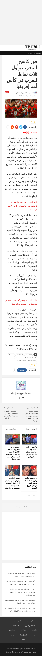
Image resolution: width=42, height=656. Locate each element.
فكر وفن (17, 621)
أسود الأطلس (19, 354)
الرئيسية (29, 621)
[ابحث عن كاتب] (21, 385)
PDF (23, 639)
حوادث (16, 436)
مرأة (12, 635)
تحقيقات (15, 625)
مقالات (23, 630)
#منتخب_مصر (28, 354)
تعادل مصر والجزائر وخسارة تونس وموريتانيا (25, 357)
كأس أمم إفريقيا (32, 360)
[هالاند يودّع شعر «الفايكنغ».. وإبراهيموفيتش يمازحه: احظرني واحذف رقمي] (29, 439)
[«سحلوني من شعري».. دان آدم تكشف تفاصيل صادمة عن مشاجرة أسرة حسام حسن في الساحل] (12, 439)
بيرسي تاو (11, 354)
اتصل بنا (23, 635)
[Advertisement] (21, 22)
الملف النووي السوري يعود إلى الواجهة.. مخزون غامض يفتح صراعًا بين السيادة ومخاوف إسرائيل (22, 592)
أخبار (35, 635)
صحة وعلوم (30, 625)
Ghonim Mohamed (12, 652)
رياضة (6, 92)
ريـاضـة (35, 630)
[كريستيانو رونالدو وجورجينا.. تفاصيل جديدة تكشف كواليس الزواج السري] (29, 470)
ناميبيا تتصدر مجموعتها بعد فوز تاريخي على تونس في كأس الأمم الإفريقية (22, 206)
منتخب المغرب (22, 360)
